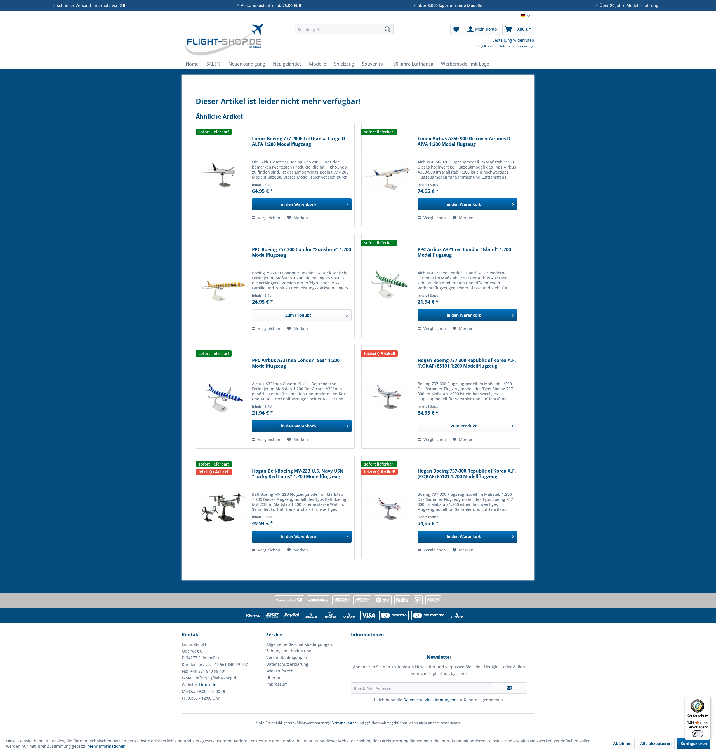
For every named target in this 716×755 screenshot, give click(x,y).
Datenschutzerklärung (516, 46)
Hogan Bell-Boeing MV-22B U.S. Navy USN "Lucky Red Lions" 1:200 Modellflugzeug (297, 474)
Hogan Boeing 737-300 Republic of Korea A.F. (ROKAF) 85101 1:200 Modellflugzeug (467, 363)
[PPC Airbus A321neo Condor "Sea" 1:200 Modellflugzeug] (222, 396)
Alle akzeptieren (656, 743)
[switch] (697, 733)
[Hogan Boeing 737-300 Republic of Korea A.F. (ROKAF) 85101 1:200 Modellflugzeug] (388, 396)
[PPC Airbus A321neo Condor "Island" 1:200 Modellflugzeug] (388, 286)
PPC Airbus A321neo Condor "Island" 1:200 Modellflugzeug (464, 252)
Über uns (275, 677)
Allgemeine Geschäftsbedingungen (299, 644)
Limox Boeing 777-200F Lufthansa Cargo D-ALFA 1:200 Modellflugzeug (299, 141)
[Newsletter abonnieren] (509, 688)
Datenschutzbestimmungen (429, 699)
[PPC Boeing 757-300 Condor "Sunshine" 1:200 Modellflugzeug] (222, 286)
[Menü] (707, 699)
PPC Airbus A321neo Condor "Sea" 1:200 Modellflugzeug (296, 363)
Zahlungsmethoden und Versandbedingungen (289, 654)
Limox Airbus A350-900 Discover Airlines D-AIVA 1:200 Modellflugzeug (465, 141)
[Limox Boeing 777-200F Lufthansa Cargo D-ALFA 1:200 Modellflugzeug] (222, 175)
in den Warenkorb (298, 204)
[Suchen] (388, 29)
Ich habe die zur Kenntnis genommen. (441, 699)
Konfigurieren (693, 743)
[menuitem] (344, 29)
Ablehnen (622, 743)
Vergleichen (268, 217)
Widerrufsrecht (280, 671)
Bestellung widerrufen (513, 40)
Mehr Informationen (107, 746)
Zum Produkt (298, 315)
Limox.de (207, 684)
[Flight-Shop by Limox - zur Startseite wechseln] (224, 40)
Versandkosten (344, 722)
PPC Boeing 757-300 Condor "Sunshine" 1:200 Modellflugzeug (301, 252)
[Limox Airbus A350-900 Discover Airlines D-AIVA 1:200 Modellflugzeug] (388, 175)
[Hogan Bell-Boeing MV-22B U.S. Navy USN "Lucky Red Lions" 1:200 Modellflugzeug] (222, 507)
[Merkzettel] (456, 29)
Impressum (277, 684)
